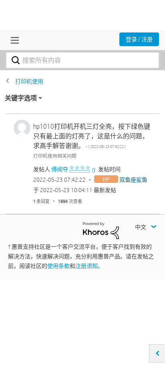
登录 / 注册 (139, 39)
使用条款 (58, 266)
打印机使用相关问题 (54, 155)
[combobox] (82, 60)
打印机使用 (29, 81)
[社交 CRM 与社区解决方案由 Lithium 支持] (101, 230)
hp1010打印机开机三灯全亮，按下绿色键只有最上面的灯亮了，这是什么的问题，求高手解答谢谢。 (91, 136)
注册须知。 (89, 266)
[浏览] (13, 40)
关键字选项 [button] (21, 98)
